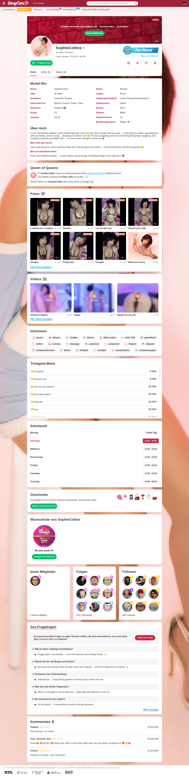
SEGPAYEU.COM (85, 768)
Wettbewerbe (69, 10)
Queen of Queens (96, 173)
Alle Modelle (8, 10)
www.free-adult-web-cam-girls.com (43, 768)
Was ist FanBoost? (150, 56)
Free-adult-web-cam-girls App (96, 10)
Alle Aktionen (52, 10)
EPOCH (73, 768)
